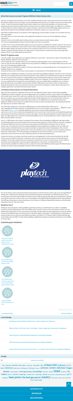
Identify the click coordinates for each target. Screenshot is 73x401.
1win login (29, 365)
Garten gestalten (14, 371)
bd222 (2, 368)
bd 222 (69, 365)
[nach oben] (68, 384)
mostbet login (38, 374)
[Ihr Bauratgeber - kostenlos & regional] (36, 360)
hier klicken (63, 371)
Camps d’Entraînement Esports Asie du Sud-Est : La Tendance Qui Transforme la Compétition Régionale (39, 349)
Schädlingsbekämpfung (60, 374)
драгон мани (38, 380)
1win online (36, 365)
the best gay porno (31, 377)
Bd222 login (32, 368)
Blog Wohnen (36, 398)
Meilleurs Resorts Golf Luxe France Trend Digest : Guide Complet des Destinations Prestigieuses (38, 328)
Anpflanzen (62, 365)
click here (60, 367)
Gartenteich (45, 371)
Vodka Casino (55, 377)
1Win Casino (22, 365)
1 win (3, 365)
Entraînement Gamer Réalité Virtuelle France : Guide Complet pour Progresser (32, 321)
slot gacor (5, 378)
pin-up (45, 374)
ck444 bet (44, 368)
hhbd (57, 371)
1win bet (14, 365)
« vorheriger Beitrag (7, 313)
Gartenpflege (37, 371)
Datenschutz (36, 389)
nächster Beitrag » (66, 313)
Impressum (36, 393)
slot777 (68, 374)
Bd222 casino (17, 368)
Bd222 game (24, 368)
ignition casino (13, 110)
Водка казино (61, 377)
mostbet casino (30, 374)
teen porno (15, 377)
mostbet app (22, 374)
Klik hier (10, 374)
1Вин (41, 365)
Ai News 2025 (50, 365)
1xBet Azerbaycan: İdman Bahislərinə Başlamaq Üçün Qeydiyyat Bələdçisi (30, 335)
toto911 (46, 377)
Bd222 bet (9, 368)
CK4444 (52, 368)
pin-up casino (51, 374)
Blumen (37, 368)
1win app (8, 365)
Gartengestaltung (25, 371)
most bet (15, 374)
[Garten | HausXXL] (10, 4)
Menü (38, 10)
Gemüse (51, 371)
